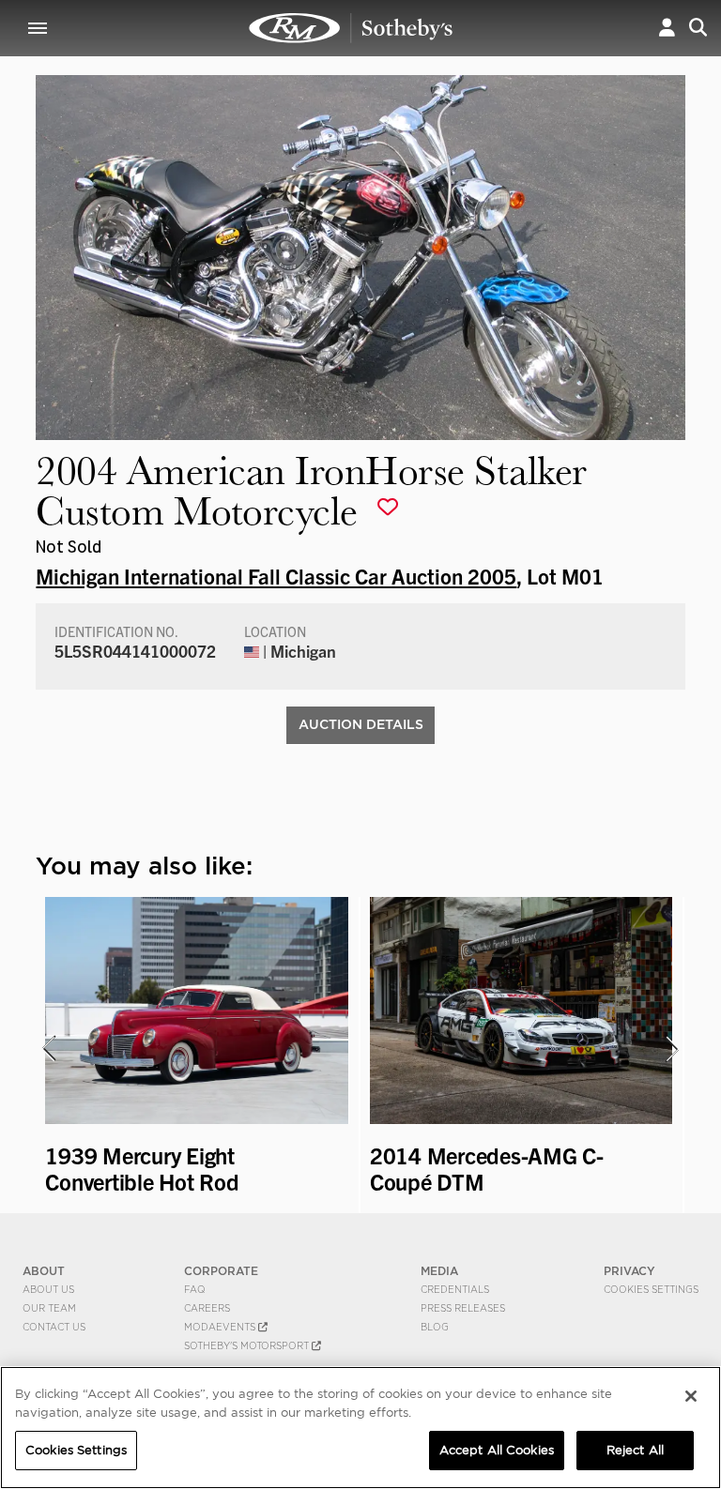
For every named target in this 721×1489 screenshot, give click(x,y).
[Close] (691, 1396)
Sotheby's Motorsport (248, 1345)
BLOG (435, 1326)
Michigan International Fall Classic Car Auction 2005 (276, 575)
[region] (360, 1427)
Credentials (455, 1289)
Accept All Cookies (496, 1450)
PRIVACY (629, 1271)
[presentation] (47, 1049)
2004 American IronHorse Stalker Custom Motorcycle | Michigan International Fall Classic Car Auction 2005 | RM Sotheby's (351, 28)
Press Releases (463, 1308)
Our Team (49, 1308)
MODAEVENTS (221, 1326)
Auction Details (361, 724)
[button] (667, 27)
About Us (48, 1289)
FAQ (195, 1289)
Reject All (635, 1450)
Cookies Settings (651, 1289)
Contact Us (54, 1326)
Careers (207, 1308)
